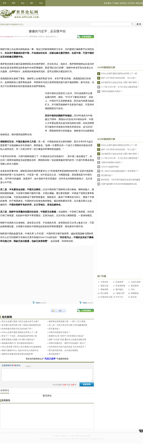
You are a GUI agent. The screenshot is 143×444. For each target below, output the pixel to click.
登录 (65, 385)
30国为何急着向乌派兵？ (59, 332)
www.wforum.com (6, 37)
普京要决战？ (54, 329)
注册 (72, 385)
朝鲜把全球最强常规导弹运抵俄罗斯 (17, 354)
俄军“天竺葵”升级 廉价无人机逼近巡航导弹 (67, 340)
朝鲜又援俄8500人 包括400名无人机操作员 (20, 350)
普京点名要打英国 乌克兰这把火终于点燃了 (20, 321)
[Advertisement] (24, 262)
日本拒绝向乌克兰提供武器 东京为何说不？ (67, 347)
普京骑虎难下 (54, 354)
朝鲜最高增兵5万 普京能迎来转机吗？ (18, 343)
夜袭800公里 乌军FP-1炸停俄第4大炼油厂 (66, 336)
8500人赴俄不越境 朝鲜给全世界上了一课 (19, 332)
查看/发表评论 (50, 37)
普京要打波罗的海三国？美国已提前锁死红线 (21, 325)
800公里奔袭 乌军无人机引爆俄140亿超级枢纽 (21, 347)
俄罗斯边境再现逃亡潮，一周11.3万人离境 (67, 321)
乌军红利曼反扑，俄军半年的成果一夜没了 (67, 343)
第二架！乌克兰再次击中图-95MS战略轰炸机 (68, 325)
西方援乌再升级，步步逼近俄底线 (63, 350)
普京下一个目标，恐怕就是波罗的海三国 (19, 336)
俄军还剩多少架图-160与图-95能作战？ (18, 340)
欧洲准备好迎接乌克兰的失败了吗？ (17, 329)
